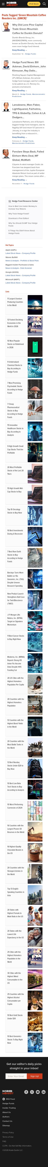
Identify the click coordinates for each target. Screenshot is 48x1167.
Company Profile (28, 253)
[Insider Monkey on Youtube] (39, 1092)
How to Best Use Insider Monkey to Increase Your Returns (22, 207)
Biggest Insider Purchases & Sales (20, 264)
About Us (6, 1112)
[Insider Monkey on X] (33, 1092)
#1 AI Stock (34, 3)
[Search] (44, 4)
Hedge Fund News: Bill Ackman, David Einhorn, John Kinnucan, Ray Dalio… (29, 66)
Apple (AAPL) (11, 250)
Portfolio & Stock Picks (29, 260)
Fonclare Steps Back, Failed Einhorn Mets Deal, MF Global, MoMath (28, 156)
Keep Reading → (19, 50)
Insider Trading (9, 1107)
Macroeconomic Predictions (23, 143)
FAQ (4, 1141)
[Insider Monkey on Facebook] (27, 1092)
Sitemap (6, 1125)
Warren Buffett (12, 257)
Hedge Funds (30, 54)
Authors (5, 1116)
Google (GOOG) (12, 272)
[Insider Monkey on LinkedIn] (44, 1092)
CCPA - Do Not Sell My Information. (17, 1145)
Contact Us (7, 1121)
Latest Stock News (13, 253)
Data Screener (26, 268)
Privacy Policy (8, 1132)
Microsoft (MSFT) (13, 279)
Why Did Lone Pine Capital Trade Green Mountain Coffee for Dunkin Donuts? (27, 29)
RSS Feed (10, 1099)
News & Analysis (12, 260)
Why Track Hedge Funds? (18, 213)
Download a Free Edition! (18, 218)
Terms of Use (7, 1137)
